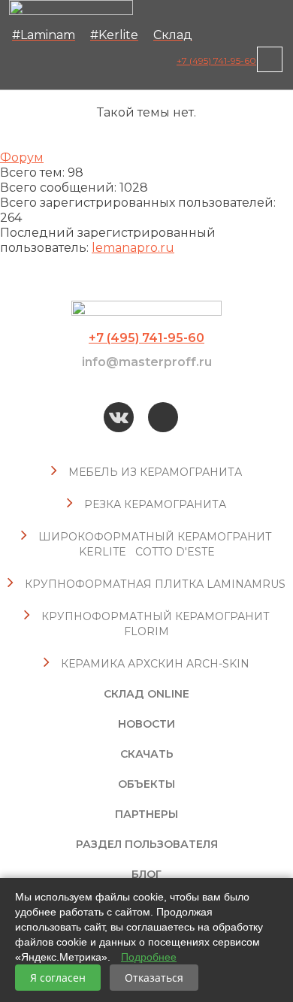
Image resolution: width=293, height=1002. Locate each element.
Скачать (147, 754)
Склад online (146, 694)
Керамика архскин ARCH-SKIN (155, 664)
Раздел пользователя (147, 844)
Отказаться (154, 977)
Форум (22, 157)
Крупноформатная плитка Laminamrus (155, 584)
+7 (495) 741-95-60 (216, 60)
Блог (146, 874)
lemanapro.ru (133, 248)
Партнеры (146, 814)
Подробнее (149, 957)
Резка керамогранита (155, 504)
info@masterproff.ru (147, 362)
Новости (146, 724)
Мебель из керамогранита (155, 472)
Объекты (146, 784)
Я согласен (58, 977)
